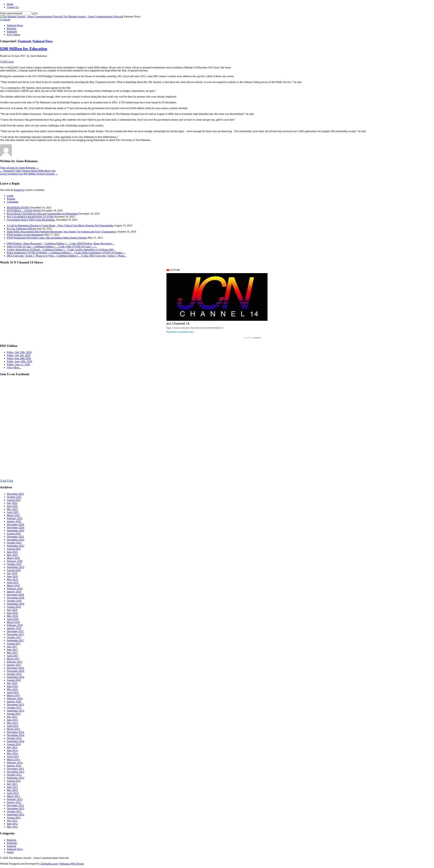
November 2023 (15, 539)
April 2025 (12, 512)
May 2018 (12, 616)
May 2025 (12, 509)
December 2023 (15, 536)
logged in (19, 189)
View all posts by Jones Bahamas (19, 167)
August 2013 (14, 780)
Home (10, 4)
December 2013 (15, 768)
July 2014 (12, 747)
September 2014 (15, 741)
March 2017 (13, 658)
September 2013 (15, 777)
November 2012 (15, 808)
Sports (10, 852)
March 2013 (13, 796)
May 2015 (12, 722)
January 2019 (14, 591)
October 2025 (14, 496)
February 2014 (15, 762)
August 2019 (14, 570)
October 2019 (14, 564)
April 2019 (12, 582)
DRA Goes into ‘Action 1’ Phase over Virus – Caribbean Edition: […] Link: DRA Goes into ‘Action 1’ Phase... (66, 255)
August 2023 (14, 548)
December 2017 (15, 631)
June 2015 (12, 719)
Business (11, 28)
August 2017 (14, 643)
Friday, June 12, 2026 (18, 364)
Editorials (12, 31)
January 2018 (14, 628)
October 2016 (14, 674)
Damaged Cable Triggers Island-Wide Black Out (27, 170)
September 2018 (15, 603)
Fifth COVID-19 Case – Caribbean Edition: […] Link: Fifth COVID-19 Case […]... (52, 246)
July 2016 (12, 683)
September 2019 (15, 567)
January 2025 (14, 521)
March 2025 (13, 515)
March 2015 (13, 729)
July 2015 (12, 716)
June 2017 (12, 649)
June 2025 (12, 506)
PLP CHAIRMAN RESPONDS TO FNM (30, 216)
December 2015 (15, 704)
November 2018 (15, 597)
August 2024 (14, 533)
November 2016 (15, 671)
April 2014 (12, 756)
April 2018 (12, 619)
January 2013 (14, 802)
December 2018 (15, 594)
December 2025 (15, 493)
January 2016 (14, 701)
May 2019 (12, 579)
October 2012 (14, 811)
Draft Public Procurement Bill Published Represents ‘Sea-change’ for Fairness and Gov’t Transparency (62, 231)
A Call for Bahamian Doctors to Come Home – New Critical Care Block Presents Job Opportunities (60, 225)
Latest (10, 195)
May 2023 (12, 555)
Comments (12, 201)
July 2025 (12, 503)
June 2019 (12, 576)
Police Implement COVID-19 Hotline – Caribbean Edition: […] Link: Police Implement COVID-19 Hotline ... (66, 252)
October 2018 (14, 600)
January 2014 (14, 765)
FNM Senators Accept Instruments (25, 234)
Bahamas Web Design (72, 863)
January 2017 (14, 664)
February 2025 (15, 518)
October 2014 (14, 738)
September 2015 (15, 710)
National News (15, 25)
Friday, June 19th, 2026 (19, 361)
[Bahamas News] (31, 16)
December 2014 (15, 732)
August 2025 (14, 500)
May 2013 (12, 790)
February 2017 (15, 661)
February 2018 (15, 625)
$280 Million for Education (23, 48)
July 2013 (12, 784)
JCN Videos (13, 34)
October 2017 (14, 637)
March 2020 (13, 558)
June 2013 (12, 787)
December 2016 (15, 667)
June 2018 (12, 613)
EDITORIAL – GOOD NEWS (24, 210)
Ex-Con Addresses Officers (21, 228)
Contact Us (13, 7)
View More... (14, 367)
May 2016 (12, 689)
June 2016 (12, 686)
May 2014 (12, 753)
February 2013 (15, 799)
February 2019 (15, 588)
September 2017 (15, 640)
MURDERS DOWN (18, 207)
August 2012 (14, 817)
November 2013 (15, 771)
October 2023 (14, 542)
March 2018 (13, 622)
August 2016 (14, 680)
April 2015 (12, 725)
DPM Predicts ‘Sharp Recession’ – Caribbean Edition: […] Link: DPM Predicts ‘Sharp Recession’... (60, 243)
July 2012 (12, 820)
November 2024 (15, 527)
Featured (24, 41)
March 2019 (13, 585)
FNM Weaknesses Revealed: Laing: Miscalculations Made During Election (47, 237)
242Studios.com (49, 863)
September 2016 (15, 677)
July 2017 (12, 646)
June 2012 (12, 823)
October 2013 (14, 774)
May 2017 (12, 652)
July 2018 (12, 609)
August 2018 (14, 606)
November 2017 (15, 634)
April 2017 (12, 655)
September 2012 (15, 814)
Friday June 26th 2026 (19, 358)
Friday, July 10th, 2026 (19, 352)
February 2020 (15, 561)
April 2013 (12, 793)
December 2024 (15, 524)
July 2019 (12, 573)
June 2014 (12, 750)
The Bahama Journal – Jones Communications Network (93, 16)
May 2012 (12, 826)
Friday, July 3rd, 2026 (18, 355)
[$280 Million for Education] (7, 61)
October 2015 (14, 707)
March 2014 (13, 759)
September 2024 (15, 530)
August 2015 (14, 713)
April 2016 (12, 692)
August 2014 (14, 744)
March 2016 (13, 695)
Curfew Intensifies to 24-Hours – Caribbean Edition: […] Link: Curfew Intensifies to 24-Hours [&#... (61, 249)
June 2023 (12, 551)
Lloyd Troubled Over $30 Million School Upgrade (29, 173)
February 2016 (15, 698)
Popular (11, 198)
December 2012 (15, 805)
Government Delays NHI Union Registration (31, 219)
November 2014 (15, 735)
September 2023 (15, 545)
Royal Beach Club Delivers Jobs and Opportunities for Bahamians (42, 213)
